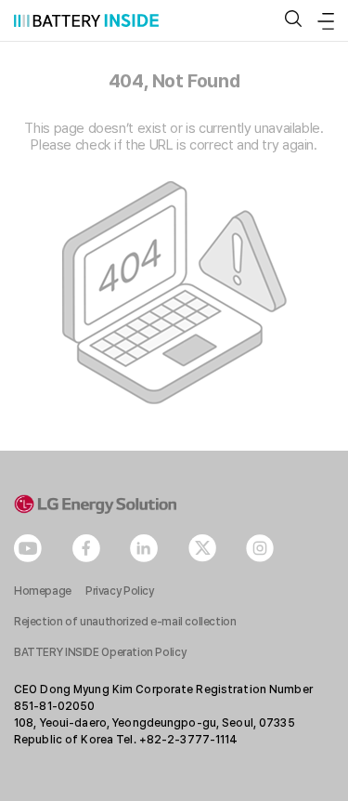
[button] (293, 20)
